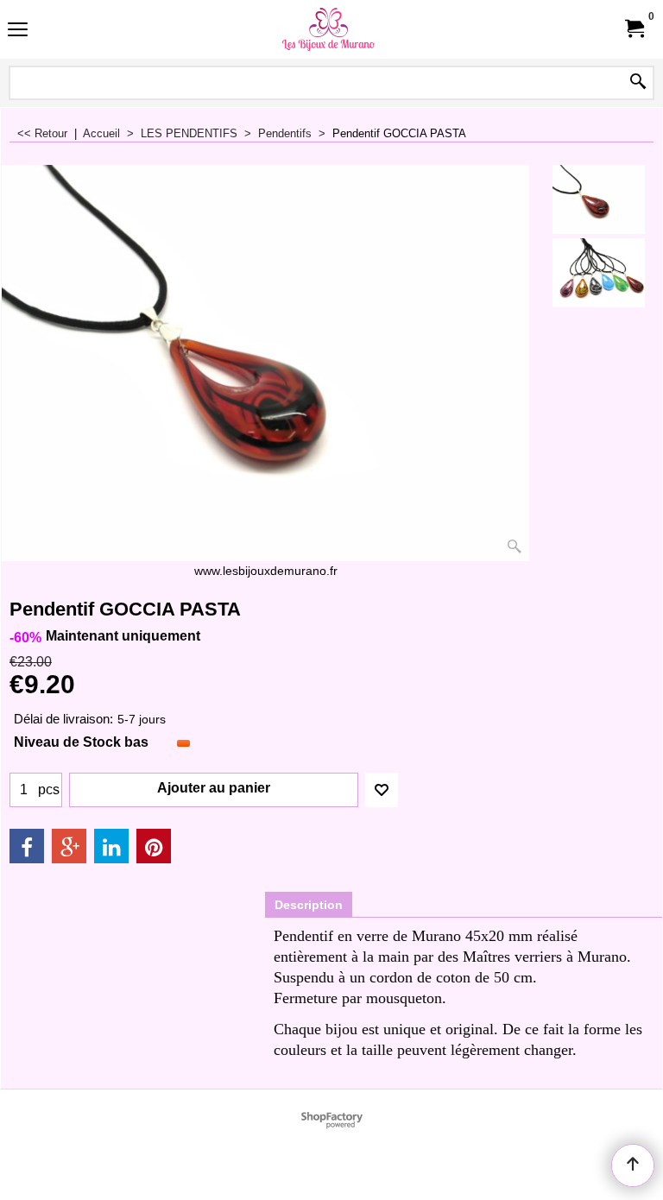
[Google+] (69, 846)
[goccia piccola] (598, 272)
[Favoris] (381, 790)
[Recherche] (638, 82)
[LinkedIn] (111, 846)
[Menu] (18, 31)
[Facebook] (26, 846)
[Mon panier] (634, 29)
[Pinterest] (153, 846)
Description (309, 905)
